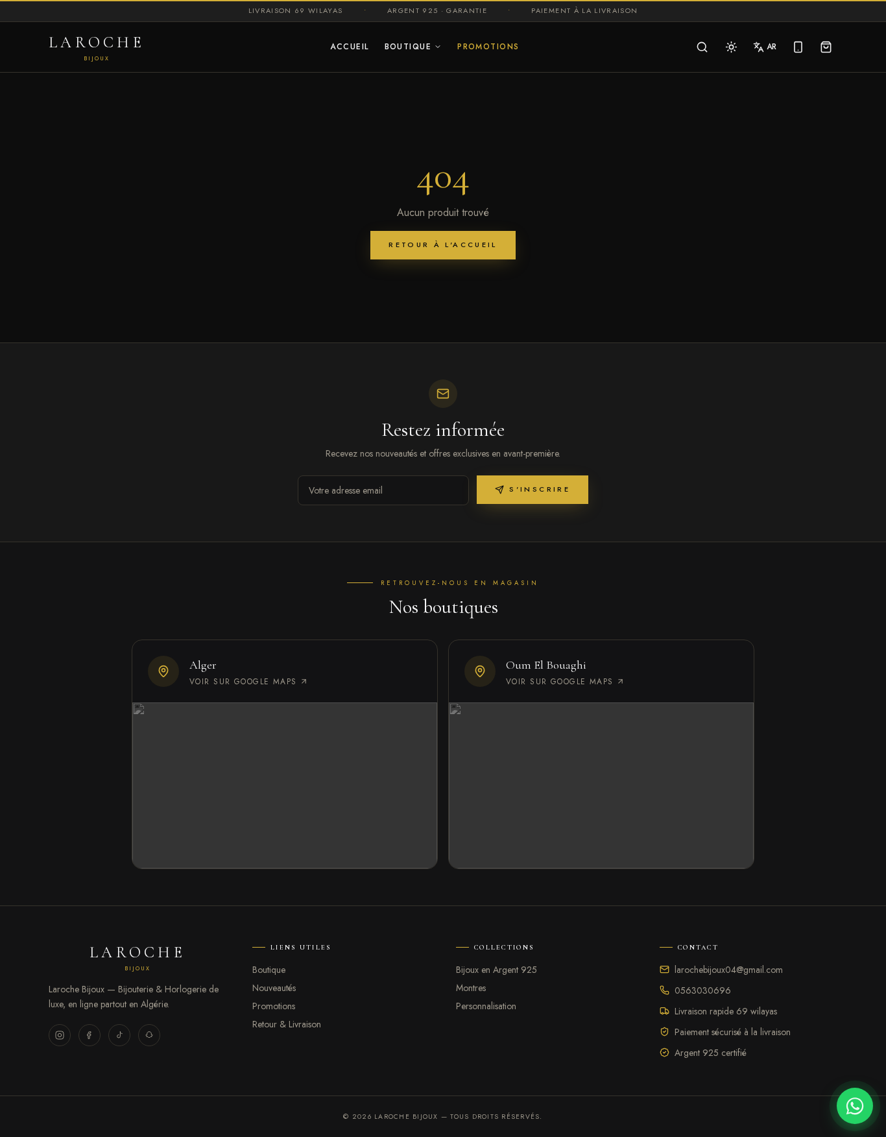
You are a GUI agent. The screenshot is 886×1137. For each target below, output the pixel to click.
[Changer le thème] (731, 47)
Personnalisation (486, 1005)
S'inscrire (539, 489)
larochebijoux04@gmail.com (729, 969)
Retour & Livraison (286, 1024)
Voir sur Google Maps (243, 681)
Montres (471, 987)
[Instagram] (60, 1035)
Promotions (488, 47)
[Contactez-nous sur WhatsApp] (855, 1106)
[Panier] (826, 47)
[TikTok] (119, 1035)
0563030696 (703, 990)
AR (771, 47)
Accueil (349, 47)
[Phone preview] (798, 47)
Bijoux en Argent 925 (496, 969)
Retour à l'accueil (443, 244)
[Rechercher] (702, 47)
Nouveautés (274, 987)
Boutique (408, 47)
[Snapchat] (149, 1035)
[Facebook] (89, 1035)
